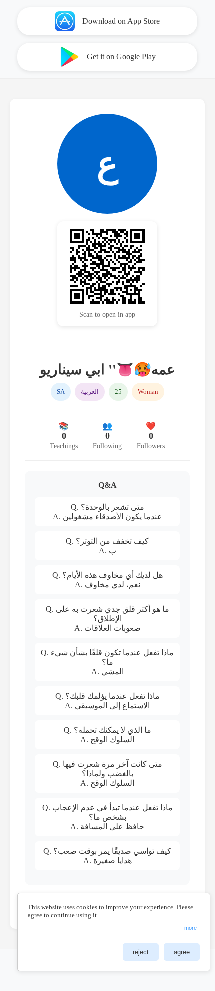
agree (182, 952)
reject (141, 952)
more (190, 928)
